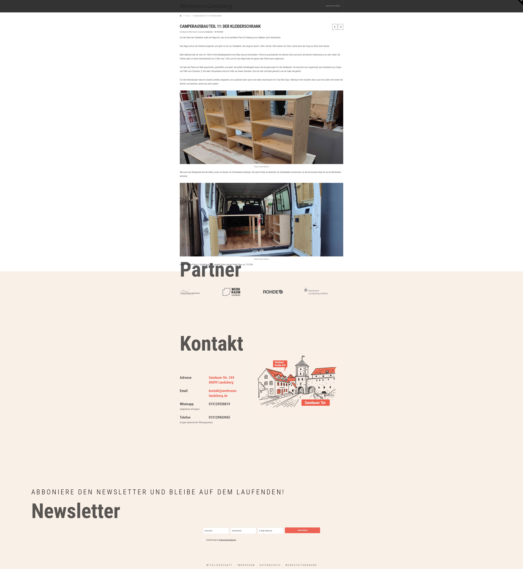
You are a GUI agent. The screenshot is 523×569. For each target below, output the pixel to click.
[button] (520, 2)
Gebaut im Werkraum (189, 32)
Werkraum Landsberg (206, 6)
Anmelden (303, 530)
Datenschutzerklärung (227, 540)
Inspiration (202, 32)
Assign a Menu (333, 6)
